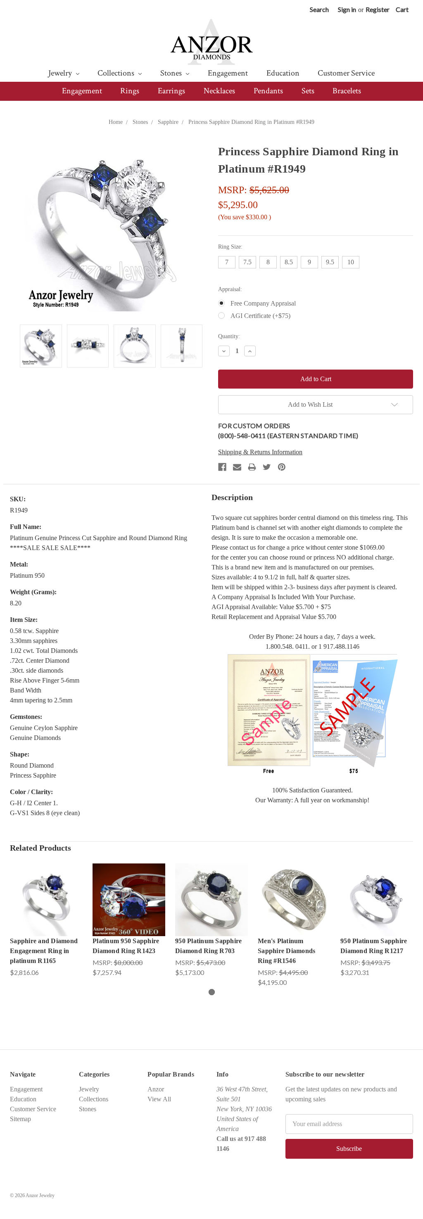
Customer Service (346, 73)
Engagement (228, 73)
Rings (129, 90)
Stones (171, 73)
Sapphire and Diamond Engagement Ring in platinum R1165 (44, 950)
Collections (116, 73)
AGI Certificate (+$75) (260, 315)
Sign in (347, 9)
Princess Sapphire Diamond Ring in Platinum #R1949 (251, 122)
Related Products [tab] (40, 847)
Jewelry (61, 73)
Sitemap (20, 1118)
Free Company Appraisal (263, 303)
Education (282, 73)
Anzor (155, 1089)
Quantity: (229, 336)
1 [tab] (212, 992)
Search (319, 9)
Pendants (268, 90)
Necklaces (219, 90)
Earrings (171, 90)
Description (232, 497)
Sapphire (168, 122)
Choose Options (46, 908)
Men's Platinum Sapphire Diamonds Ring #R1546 (286, 950)
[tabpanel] (46, 920)
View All (159, 1099)
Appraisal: (230, 289)
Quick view (46, 891)
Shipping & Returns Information (260, 451)
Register (378, 9)
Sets (308, 90)
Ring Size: (230, 247)
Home (116, 122)
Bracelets (347, 90)
